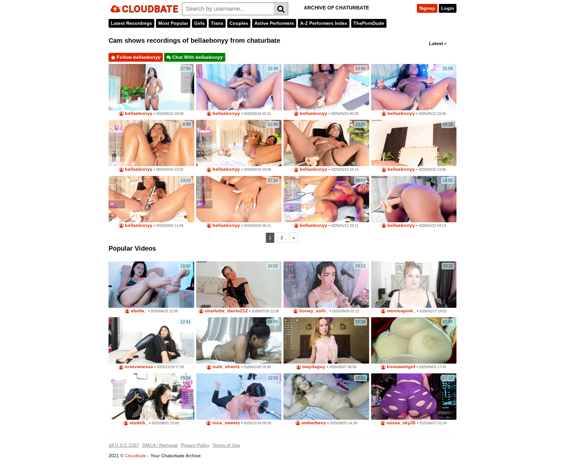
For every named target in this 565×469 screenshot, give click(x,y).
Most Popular (173, 23)
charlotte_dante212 (225, 310)
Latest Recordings (131, 23)
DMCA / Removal (160, 445)
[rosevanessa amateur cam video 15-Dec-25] (151, 340)
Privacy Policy (195, 445)
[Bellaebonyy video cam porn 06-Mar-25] (414, 143)
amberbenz (313, 422)
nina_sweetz (225, 422)
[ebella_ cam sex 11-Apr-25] (151, 284)
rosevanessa (138, 366)
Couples (239, 23)
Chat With (197, 57)
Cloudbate (135, 455)
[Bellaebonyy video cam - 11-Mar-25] (239, 143)
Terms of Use (226, 445)
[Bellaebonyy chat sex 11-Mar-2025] (151, 143)
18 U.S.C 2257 (124, 445)
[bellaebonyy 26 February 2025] (151, 199)
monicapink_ (400, 310)
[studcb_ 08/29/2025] (151, 396)
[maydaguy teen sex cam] (326, 340)
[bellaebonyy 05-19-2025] (151, 87)
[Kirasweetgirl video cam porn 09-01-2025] (414, 340)
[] (281, 8)
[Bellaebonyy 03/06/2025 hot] (326, 143)
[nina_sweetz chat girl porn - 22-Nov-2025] (239, 396)
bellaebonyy (138, 113)
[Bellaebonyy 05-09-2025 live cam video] (414, 87)
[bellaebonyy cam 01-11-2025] (414, 199)
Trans (217, 23)
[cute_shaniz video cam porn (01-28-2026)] (239, 340)
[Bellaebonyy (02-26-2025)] (239, 199)
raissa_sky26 (400, 422)
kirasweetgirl (400, 366)
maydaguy (313, 366)
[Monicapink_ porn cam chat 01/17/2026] (414, 284)
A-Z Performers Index (323, 23)
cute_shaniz (225, 366)
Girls (199, 23)
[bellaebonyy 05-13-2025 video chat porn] (239, 87)
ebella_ (138, 310)
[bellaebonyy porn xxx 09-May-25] (326, 87)
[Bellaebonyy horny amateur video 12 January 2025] (326, 199)
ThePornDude (368, 23)
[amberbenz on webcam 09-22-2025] (326, 396)
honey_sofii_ (313, 310)
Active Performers (274, 23)
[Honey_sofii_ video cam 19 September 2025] (326, 284)
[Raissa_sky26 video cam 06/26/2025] (414, 396)
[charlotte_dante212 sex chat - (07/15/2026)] (239, 284)
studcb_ (138, 422)
